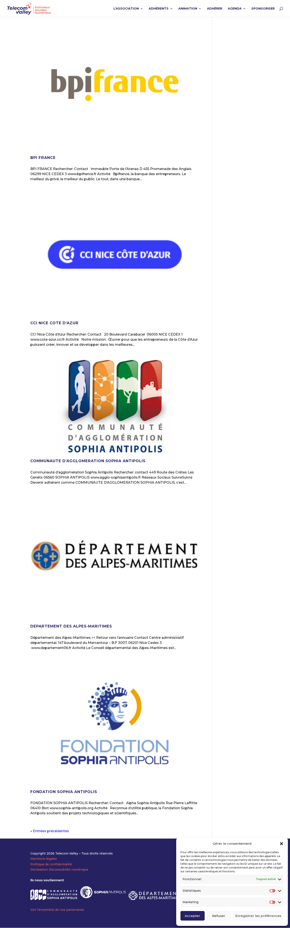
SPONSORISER (263, 8)
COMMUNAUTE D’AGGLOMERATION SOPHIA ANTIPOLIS (87, 461)
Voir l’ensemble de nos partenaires (57, 910)
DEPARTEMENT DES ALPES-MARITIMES (71, 626)
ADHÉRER (214, 8)
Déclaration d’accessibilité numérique (59, 869)
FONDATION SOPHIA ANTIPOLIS (63, 791)
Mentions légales (43, 859)
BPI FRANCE (43, 157)
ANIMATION (187, 8)
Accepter (192, 916)
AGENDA (235, 8)
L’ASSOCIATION (126, 8)
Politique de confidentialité (51, 864)
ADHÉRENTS (159, 8)
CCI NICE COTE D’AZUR (54, 323)
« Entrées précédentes (49, 831)
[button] (281, 844)
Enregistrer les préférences (258, 916)
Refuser (218, 916)
